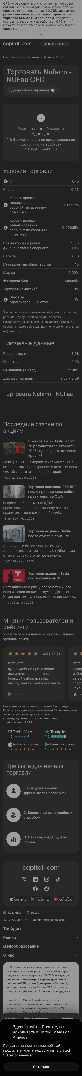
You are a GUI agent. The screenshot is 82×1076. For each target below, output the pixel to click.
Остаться (41, 1067)
